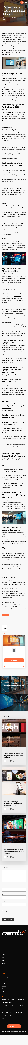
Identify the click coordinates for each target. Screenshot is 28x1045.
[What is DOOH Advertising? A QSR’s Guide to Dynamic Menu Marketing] (14, 742)
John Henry (5, 17)
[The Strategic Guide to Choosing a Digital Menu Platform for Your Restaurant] (14, 838)
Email (3, 894)
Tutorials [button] (3, 963)
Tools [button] (3, 991)
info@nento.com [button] (5, 1018)
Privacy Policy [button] (5, 977)
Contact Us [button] (4, 986)
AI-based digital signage (16, 112)
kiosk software (17, 296)
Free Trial (14, 660)
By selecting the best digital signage (10, 459)
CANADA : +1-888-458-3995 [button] (8, 1010)
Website (3, 901)
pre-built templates (6, 408)
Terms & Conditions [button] (6, 980)
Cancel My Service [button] (6, 969)
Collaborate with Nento (7, 534)
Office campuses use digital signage (10, 241)
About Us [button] (4, 988)
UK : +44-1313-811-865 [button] (7, 1015)
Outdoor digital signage (7, 205)
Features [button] (3, 954)
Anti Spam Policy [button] (5, 983)
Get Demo (14, 664)
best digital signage (8, 388)
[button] (26, 2)
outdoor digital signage (16, 349)
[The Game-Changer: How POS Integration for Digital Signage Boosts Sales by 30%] (14, 790)
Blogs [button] (3, 960)
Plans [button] (3, 957)
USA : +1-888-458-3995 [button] (7, 1002)
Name (3, 887)
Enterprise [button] (4, 966)
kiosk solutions (22, 309)
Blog (9, 20)
